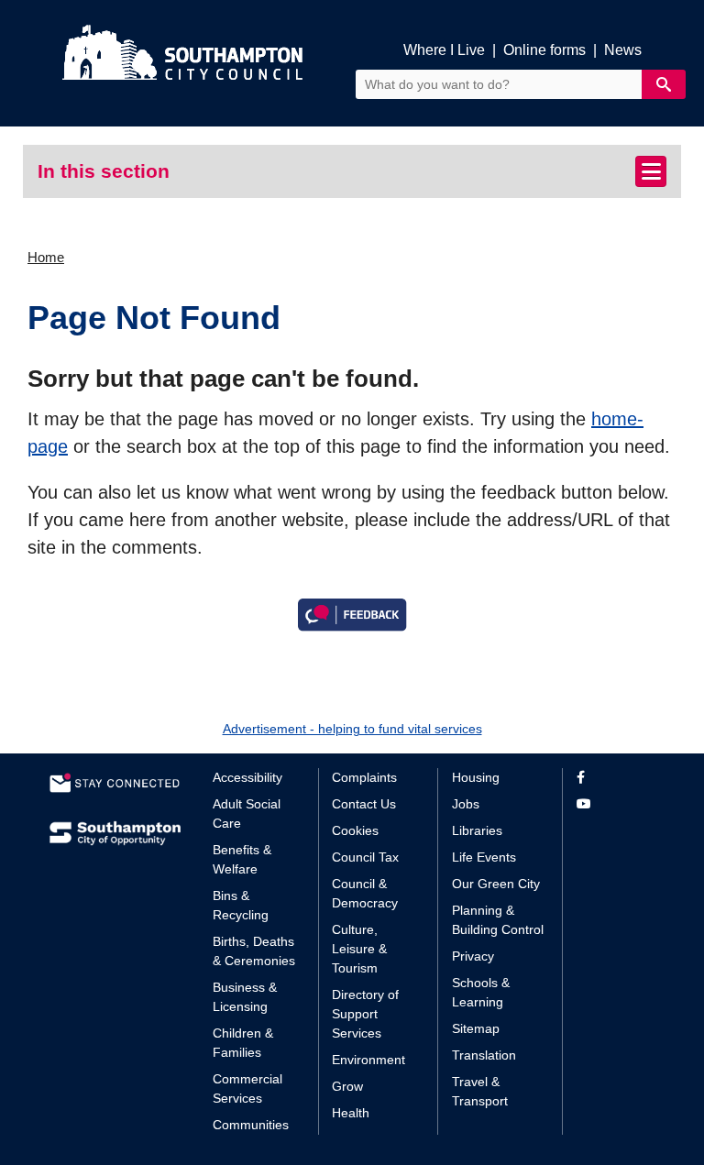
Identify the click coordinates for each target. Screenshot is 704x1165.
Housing (476, 777)
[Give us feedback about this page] (352, 613)
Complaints (364, 777)
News (623, 50)
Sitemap (476, 1028)
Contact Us (364, 804)
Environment (368, 1059)
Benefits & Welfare (242, 859)
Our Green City (496, 883)
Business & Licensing (245, 997)
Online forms (544, 50)
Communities (251, 1124)
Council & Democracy (365, 893)
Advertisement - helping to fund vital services (352, 728)
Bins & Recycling (241, 905)
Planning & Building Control (498, 920)
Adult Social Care (246, 813)
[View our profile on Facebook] (615, 777)
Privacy (473, 956)
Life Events (484, 857)
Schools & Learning (481, 992)
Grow (347, 1086)
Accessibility (247, 777)
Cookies (355, 830)
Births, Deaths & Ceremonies (254, 951)
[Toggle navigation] (650, 171)
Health (350, 1112)
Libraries (477, 830)
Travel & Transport (480, 1091)
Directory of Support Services (365, 1013)
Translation (484, 1055)
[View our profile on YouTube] (615, 804)
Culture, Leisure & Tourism (359, 948)
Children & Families (243, 1043)
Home (46, 257)
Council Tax (365, 857)
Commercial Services (247, 1088)
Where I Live (444, 50)
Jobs (465, 804)
